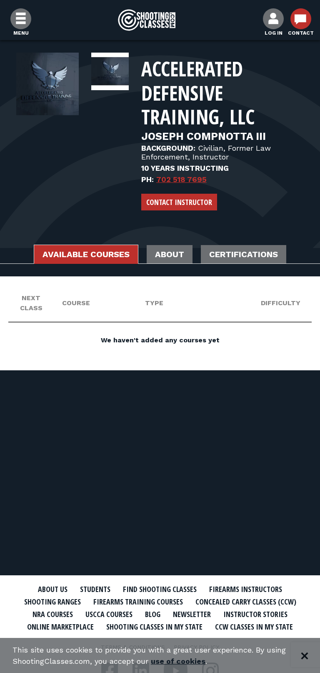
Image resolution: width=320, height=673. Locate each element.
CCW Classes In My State (254, 627)
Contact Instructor (179, 202)
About (169, 254)
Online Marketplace (60, 627)
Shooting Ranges (52, 602)
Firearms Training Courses (138, 602)
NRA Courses (52, 614)
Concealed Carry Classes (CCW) (245, 602)
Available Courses (86, 254)
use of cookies (178, 661)
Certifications (243, 254)
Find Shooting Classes (160, 589)
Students (95, 589)
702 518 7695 (181, 179)
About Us (53, 589)
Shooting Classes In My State (154, 627)
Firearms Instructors (245, 589)
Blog (152, 614)
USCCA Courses (108, 614)
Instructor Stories (255, 614)
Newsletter (192, 614)
